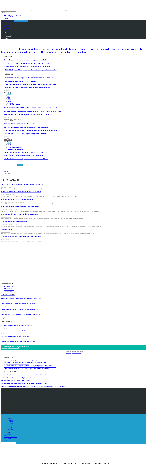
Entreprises (10, 426)
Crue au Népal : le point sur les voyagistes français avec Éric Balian (25, 60)
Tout (9, 94)
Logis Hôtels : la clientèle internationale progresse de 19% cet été (25, 152)
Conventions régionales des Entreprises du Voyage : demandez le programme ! (30, 84)
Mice (8, 432)
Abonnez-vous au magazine (21, 21)
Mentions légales (9, 390)
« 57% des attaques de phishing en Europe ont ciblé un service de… (19, 309)
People (9, 434)
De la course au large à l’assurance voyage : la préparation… (18, 303)
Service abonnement (10, 400)
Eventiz (6, 402)
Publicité (7, 18)
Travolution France (9, 407)
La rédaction (8, 16)
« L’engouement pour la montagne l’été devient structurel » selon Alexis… (27, 66)
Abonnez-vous (8, 438)
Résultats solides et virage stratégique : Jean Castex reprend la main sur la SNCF (24, 383)
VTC (8, 95)
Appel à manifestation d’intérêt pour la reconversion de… (17, 325)
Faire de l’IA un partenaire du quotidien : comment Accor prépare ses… (21, 298)
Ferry (9, 98)
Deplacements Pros (9, 405)
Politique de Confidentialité (11, 393)
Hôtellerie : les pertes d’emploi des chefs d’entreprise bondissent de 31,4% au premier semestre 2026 (30, 367)
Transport (8, 92)
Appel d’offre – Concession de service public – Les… (15, 330)
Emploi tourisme (9, 409)
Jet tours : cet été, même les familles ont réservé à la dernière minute (27, 63)
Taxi (8, 97)
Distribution (8, 74)
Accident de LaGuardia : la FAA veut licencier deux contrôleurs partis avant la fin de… (31, 108)
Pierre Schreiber (6, 229)
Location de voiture (14, 104)
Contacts (6, 395)
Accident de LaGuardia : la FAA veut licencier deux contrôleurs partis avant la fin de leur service (28, 365)
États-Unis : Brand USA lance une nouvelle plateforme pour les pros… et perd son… (31, 130)
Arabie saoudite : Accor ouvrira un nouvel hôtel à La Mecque (23, 155)
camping (10, 146)
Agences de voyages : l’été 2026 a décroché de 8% (20, 81)
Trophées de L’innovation (10, 437)
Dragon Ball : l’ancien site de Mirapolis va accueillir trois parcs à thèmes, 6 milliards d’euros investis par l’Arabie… (33, 386)
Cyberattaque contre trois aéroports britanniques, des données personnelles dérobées (32, 111)
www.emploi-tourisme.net (10, 348)
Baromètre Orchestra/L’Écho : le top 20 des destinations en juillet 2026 (27, 88)
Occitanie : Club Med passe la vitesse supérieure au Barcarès (18, 378)
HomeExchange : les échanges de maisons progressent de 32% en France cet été (25, 362)
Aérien (9, 101)
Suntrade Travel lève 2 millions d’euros (14, 222)
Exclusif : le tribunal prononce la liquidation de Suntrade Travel (22, 184)
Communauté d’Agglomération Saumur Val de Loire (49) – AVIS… (19, 341)
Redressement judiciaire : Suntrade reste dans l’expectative (21, 192)
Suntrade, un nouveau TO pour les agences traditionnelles (21, 236)
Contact (6, 440)
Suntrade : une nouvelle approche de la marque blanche (20, 207)
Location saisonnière (14, 147)
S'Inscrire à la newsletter (7, 21)
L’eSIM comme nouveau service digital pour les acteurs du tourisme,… (21, 314)
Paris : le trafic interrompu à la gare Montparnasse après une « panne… (27, 114)
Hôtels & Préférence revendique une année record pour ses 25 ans (26, 159)
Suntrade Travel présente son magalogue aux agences (19, 214)
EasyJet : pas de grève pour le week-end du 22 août (15, 380)
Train (9, 100)
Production (8, 57)
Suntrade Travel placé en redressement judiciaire (17, 199)
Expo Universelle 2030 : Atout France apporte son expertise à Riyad (26, 127)
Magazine (6, 435)
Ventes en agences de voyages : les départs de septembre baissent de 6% (28, 78)
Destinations (8, 120)
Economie (10, 418)
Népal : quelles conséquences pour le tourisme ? (20, 124)
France (6, 138)
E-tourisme (8, 140)
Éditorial (9, 428)
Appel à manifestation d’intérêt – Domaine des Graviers (16, 336)
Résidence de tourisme (15, 149)
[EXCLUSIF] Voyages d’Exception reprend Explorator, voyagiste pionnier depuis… (30, 70)
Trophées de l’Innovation (12, 15)
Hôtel (9, 144)
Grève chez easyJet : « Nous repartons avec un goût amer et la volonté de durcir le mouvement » (28, 375)
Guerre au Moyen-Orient (12, 119)
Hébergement (8, 141)
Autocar (10, 103)
